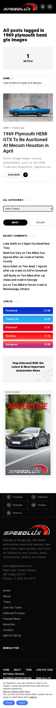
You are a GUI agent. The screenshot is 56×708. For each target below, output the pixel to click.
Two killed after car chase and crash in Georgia (24, 278)
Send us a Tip (43, 678)
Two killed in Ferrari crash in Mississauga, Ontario (25, 287)
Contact (8, 630)
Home (6, 78)
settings (33, 697)
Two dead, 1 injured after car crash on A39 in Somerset (25, 268)
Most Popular (15, 223)
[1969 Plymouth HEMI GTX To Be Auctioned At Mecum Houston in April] (28, 107)
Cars (6, 128)
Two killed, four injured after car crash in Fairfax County (24, 257)
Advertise (9, 624)
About (7, 596)
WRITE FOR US (12, 636)
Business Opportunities (17, 678)
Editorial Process (14, 613)
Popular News (12, 619)
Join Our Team (12, 607)
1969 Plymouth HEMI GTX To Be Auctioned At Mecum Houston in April (26, 143)
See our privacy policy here (16, 691)
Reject (22, 703)
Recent (40, 222)
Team (6, 602)
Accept (9, 703)
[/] (43, 7)
